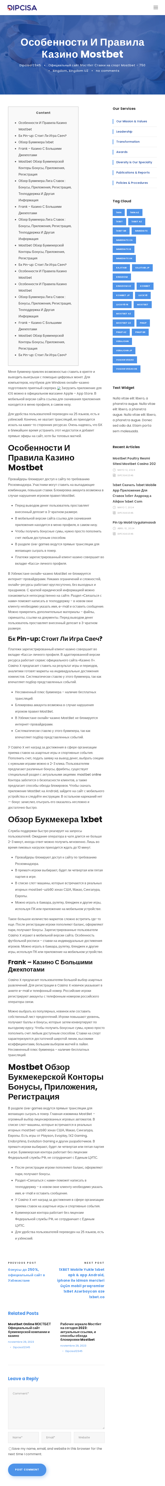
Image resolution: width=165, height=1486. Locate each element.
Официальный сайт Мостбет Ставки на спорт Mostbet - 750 (96, 65)
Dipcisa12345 (30, 65)
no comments (108, 71)
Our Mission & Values (131, 121)
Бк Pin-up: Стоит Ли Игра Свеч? (43, 135)
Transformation (128, 142)
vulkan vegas (125, 359)
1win (118, 212)
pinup (143, 322)
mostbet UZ (123, 322)
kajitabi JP (142, 267)
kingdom (60, 71)
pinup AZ (121, 332)
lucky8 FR (122, 304)
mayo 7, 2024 (126, 507)
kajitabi (121, 267)
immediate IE (123, 249)
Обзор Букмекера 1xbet (36, 142)
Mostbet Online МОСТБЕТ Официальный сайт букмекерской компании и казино (29, 1330)
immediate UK (124, 258)
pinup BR (140, 332)
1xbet (119, 221)
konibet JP (123, 295)
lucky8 (142, 295)
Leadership (124, 132)
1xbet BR (121, 230)
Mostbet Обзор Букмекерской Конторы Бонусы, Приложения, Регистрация (42, 168)
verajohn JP (124, 350)
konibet (145, 286)
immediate (141, 230)
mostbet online (89, 774)
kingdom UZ (79, 71)
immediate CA (124, 240)
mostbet (142, 304)
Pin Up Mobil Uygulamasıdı (134, 522)
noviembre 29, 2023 (21, 1342)
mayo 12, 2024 (126, 470)
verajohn (122, 341)
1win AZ (134, 212)
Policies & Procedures (132, 183)
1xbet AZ (137, 221)
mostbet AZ (123, 313)
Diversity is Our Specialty (134, 162)
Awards (122, 152)
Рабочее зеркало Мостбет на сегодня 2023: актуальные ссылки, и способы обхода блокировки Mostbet (80, 1332)
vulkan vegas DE (126, 368)
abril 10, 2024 (126, 528)
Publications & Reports (133, 172)
